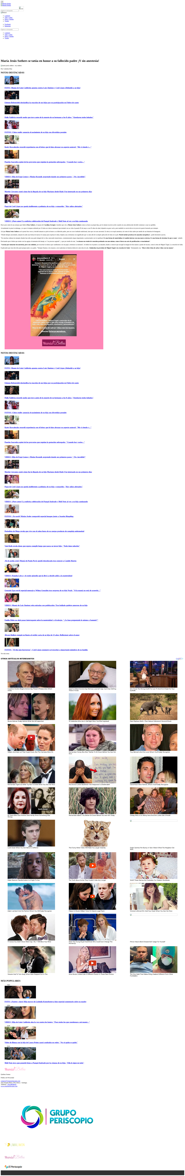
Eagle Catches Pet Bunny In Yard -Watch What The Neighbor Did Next (152, 848)
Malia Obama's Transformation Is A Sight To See (24, 880)
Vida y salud (8, 17)
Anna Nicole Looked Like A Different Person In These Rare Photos (91, 974)
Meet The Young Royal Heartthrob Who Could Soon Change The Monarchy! (90, 942)
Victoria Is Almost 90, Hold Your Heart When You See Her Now (151, 911)
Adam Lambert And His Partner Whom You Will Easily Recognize (30, 911)
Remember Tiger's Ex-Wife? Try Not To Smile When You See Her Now (31, 784)
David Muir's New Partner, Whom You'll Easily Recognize (149, 784)
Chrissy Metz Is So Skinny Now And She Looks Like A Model (150, 815)
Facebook (8, 24)
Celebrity (7, 16)
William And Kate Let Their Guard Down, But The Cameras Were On (30, 752)
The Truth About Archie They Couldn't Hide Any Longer (87, 880)
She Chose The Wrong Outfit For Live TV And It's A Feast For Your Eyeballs (152, 689)
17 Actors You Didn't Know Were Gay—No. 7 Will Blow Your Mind (29, 942)
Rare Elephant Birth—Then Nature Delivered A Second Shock (150, 721)
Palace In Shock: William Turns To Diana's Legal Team (87, 911)
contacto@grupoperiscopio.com (10, 1081)
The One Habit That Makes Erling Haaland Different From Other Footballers (151, 975)
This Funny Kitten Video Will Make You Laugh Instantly (87, 848)
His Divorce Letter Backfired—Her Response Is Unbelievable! (89, 784)
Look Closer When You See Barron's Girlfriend (23, 848)
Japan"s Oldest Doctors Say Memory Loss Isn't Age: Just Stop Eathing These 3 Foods (92, 689)
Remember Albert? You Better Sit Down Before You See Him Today (92, 815)
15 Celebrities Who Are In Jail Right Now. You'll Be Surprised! (89, 721)
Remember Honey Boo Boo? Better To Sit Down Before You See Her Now (92, 753)
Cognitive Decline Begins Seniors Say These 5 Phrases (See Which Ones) (30, 689)
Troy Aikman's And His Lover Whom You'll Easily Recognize (150, 752)
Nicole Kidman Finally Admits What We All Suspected (26, 721)
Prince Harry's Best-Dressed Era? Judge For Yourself (147, 942)
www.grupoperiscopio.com (9, 1086)
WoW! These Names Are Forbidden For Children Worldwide (150, 880)
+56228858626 (11, 1084)
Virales (7, 21)
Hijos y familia (9, 19)
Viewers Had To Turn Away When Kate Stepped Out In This (27, 974)
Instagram (8, 26)
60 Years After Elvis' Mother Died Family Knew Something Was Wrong (29, 816)
